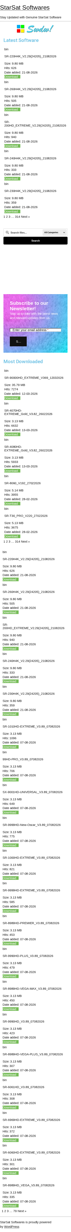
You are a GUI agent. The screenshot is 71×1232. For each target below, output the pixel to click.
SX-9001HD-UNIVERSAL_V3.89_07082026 (33, 792)
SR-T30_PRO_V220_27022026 (26, 516)
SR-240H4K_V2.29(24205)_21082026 (30, 158)
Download (11, 76)
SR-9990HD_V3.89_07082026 (23, 1021)
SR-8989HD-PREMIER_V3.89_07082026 (31, 923)
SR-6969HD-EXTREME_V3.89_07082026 (31, 1120)
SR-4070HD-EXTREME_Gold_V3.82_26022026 (28, 412)
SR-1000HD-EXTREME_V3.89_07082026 (31, 857)
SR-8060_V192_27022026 (22, 483)
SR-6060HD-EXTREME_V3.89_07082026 (31, 1152)
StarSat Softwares (25, 7)
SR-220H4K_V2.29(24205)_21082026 (30, 56)
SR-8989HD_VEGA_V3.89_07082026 (28, 1185)
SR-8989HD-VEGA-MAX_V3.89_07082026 (32, 988)
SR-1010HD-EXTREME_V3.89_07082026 (31, 726)
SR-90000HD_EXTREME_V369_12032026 (33, 377)
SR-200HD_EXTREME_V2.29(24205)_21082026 (35, 123)
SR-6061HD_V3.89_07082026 (23, 1087)
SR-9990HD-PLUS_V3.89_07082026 (28, 956)
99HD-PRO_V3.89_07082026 (23, 759)
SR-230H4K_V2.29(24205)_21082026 (30, 191)
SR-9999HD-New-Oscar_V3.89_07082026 (32, 825)
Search (35, 240)
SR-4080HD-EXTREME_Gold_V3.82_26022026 (28, 448)
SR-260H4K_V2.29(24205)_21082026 (30, 89)
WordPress (11, 1226)
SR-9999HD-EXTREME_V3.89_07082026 (31, 890)
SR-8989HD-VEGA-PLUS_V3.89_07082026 (33, 1054)
